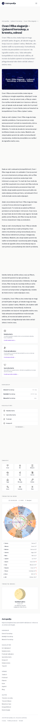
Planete (4, 680)
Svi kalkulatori (6, 648)
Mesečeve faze (6, 704)
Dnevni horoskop (7, 633)
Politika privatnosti (12, 720)
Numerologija (6, 710)
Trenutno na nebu (7, 698)
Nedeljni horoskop (7, 636)
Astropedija (5, 21)
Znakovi (4, 674)
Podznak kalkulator (8, 654)
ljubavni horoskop (16, 21)
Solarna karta (6, 663)
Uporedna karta (6, 657)
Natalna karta (6, 651)
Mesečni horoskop (7, 639)
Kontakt (21, 720)
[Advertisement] (21, 14)
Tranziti (4, 666)
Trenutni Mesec (6, 701)
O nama (4, 720)
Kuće (3, 683)
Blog (3, 689)
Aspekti (4, 686)
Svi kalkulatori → (20, 427)
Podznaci (5, 677)
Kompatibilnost (6, 707)
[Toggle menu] (36, 3)
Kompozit (5, 660)
